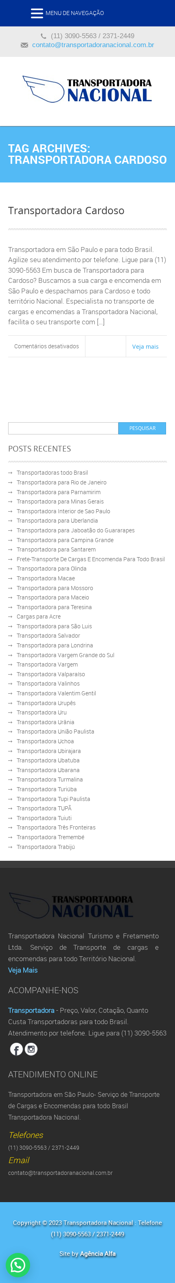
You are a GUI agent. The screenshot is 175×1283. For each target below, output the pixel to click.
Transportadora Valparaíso (51, 674)
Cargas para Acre (39, 616)
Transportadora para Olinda (52, 568)
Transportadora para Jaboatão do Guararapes (76, 530)
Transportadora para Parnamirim (59, 492)
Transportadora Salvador (48, 635)
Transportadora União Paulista (55, 731)
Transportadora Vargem (47, 664)
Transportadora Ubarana (48, 770)
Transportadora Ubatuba (48, 760)
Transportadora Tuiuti (44, 818)
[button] (38, 15)
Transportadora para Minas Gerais (60, 501)
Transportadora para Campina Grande (65, 540)
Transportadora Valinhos (48, 683)
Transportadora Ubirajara (49, 751)
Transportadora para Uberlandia (57, 520)
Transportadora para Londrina (55, 645)
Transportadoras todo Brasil (52, 472)
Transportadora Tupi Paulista (53, 799)
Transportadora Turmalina (50, 779)
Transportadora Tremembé (50, 837)
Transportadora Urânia (45, 722)
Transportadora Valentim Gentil (56, 693)
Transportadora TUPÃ (44, 808)
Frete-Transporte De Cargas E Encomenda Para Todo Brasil (91, 559)
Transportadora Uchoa (45, 741)
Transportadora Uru (42, 712)
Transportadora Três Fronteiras (56, 827)
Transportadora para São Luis (54, 626)
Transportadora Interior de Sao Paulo (63, 511)
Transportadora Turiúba (47, 789)
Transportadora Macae (46, 578)
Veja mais (145, 346)
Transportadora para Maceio (53, 597)
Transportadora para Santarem (56, 549)
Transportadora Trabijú (46, 847)
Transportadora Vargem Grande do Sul (65, 655)
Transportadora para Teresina (54, 607)
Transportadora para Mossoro (55, 588)
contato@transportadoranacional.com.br (93, 45)
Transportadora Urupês (46, 703)
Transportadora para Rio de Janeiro (62, 482)
